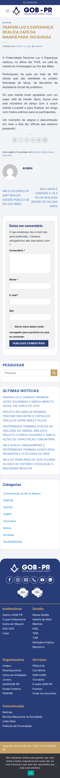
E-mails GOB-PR (42, 684)
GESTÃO (8, 507)
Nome (13, 279)
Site (11, 310)
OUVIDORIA (31, 2)
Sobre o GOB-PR (12, 614)
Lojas (5, 633)
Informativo (9, 521)
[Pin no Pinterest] (39, 140)
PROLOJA (38, 665)
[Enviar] (54, 372)
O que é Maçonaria (14, 619)
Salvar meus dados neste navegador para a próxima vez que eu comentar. (29, 331)
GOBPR (7, 514)
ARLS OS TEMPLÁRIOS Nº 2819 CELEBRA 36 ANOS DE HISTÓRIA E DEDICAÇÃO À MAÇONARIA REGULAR (29, 464)
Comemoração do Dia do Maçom (22, 493)
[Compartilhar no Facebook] (21, 140)
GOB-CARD (39, 675)
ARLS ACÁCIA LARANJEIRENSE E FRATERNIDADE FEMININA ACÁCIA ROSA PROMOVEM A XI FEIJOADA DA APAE (29, 449)
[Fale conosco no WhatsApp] (50, 580)
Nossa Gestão (40, 614)
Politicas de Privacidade (17, 726)
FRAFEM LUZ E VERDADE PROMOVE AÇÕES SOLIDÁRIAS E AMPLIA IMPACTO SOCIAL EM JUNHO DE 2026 (28, 401)
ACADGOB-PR (10, 684)
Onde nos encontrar (44, 693)
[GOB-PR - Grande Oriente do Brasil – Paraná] (32, 11)
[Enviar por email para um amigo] (33, 140)
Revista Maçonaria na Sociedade (22, 716)
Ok (30, 773)
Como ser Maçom (13, 624)
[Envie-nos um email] (26, 580)
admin (38, 46)
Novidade (8, 534)
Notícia (6, 23)
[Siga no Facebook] (9, 580)
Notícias (7, 712)
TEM (35, 633)
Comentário (17, 250)
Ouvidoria (38, 679)
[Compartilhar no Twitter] (27, 140)
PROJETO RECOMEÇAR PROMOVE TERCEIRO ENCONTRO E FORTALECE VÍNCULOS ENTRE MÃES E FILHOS (26, 416)
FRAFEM (8, 500)
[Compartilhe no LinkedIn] (45, 140)
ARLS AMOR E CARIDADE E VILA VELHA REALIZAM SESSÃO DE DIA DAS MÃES (44, 197)
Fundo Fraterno (11, 688)
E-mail (14, 295)
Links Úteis (9, 721)
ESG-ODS (8, 628)
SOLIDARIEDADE (12, 541)
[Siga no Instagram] (18, 580)
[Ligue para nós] (34, 580)
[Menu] (8, 11)
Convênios (38, 670)
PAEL (35, 628)
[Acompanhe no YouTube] (42, 580)
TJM (35, 637)
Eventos (37, 688)
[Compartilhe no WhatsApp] (15, 140)
